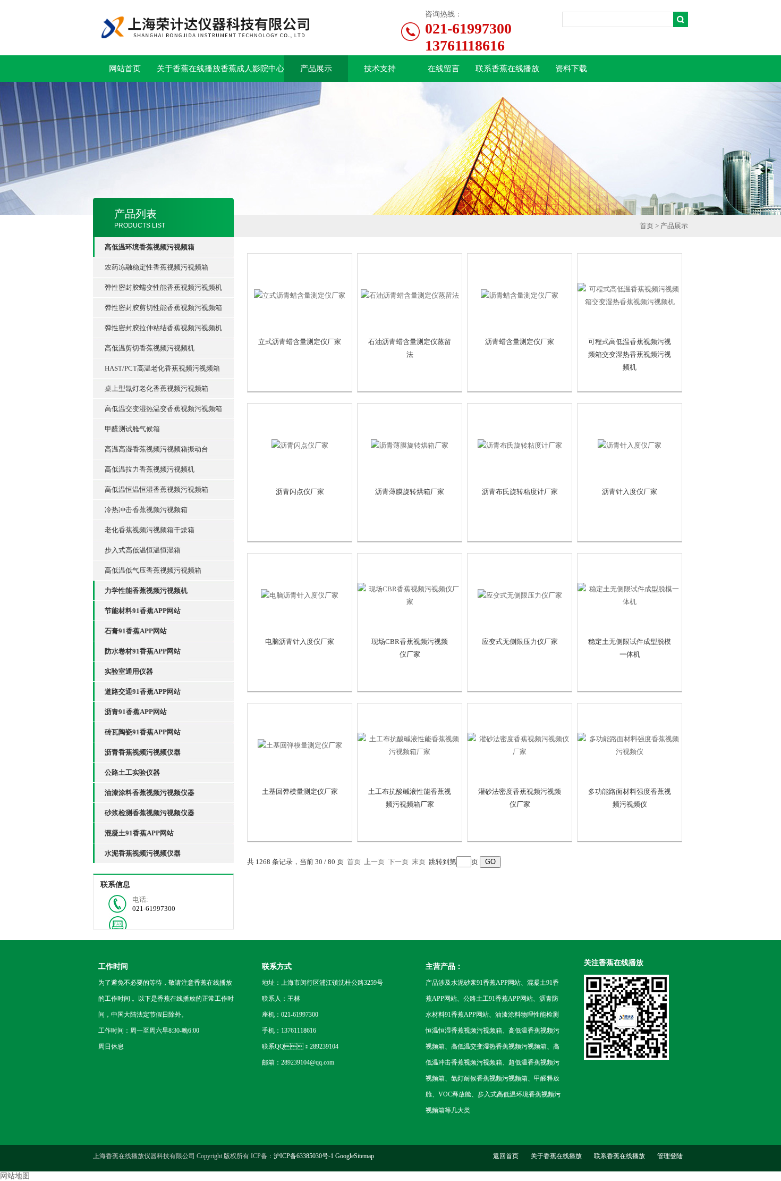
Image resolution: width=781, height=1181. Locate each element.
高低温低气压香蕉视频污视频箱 (153, 570)
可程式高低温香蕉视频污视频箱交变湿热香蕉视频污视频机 (629, 354)
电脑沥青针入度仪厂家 (299, 642)
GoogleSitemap (354, 1156)
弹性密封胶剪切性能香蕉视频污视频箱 (163, 308)
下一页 (398, 862)
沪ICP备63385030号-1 (304, 1156)
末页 (419, 862)
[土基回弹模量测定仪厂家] (300, 745)
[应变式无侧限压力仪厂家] (520, 595)
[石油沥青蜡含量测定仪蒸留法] (410, 296)
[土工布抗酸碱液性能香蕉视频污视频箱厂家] (410, 745)
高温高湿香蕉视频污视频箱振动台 (156, 449)
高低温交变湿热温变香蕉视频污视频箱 (163, 409)
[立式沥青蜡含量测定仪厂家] (300, 296)
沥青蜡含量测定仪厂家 (519, 342)
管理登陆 (670, 1156)
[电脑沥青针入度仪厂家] (300, 595)
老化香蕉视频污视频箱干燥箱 (149, 530)
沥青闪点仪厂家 (300, 492)
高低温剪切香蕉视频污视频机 (149, 348)
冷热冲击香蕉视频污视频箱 (146, 510)
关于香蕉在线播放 (188, 68)
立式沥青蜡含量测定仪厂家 (299, 342)
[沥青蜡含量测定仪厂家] (520, 296)
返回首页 (506, 1156)
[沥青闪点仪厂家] (300, 445)
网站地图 (15, 1176)
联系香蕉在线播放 (507, 68)
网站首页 (125, 68)
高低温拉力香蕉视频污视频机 (149, 469)
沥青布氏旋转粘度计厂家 (520, 492)
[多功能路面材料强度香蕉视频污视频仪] (630, 745)
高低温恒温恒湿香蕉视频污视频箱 (156, 489)
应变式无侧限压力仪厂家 (520, 642)
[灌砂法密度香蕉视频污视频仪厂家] (520, 745)
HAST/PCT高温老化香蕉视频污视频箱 (162, 368)
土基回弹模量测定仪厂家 (300, 791)
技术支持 (380, 68)
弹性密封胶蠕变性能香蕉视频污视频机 (163, 287)
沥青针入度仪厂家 (629, 492)
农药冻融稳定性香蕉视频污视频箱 (156, 267)
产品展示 (316, 68)
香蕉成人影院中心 (252, 68)
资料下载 (571, 68)
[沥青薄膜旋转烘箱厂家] (410, 445)
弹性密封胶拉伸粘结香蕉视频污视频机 (163, 328)
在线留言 (444, 68)
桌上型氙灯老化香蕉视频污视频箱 (156, 388)
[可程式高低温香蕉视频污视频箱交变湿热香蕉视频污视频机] (630, 296)
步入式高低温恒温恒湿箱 (143, 550)
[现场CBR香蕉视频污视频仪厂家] (410, 595)
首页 (646, 226)
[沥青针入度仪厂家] (630, 445)
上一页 (374, 862)
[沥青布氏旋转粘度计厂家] (520, 445)
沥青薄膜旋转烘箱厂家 (409, 492)
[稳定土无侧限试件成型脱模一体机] (630, 595)
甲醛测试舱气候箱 (132, 429)
